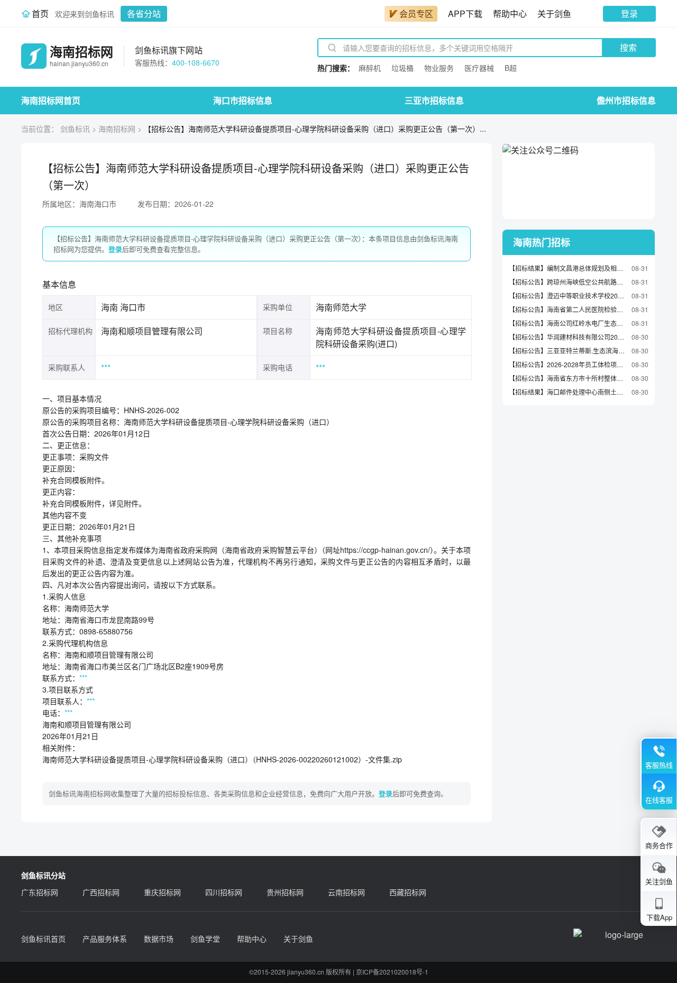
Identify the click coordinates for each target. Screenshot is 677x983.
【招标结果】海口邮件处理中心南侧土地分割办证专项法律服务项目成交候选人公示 (567, 391)
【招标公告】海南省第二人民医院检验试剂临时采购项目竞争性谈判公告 (567, 309)
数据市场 (158, 938)
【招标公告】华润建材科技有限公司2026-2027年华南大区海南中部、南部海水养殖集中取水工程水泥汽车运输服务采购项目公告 (567, 336)
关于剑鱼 (554, 13)
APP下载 (465, 13)
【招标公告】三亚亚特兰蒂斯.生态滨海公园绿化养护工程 (567, 350)
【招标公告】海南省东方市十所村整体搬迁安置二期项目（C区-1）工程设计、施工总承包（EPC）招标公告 (567, 378)
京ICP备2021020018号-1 (392, 971)
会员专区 (416, 13)
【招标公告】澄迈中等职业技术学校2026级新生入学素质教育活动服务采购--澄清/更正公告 (567, 295)
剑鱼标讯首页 (43, 938)
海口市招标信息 (242, 100)
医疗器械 (479, 67)
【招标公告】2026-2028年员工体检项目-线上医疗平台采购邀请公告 (567, 364)
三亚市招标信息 (434, 100)
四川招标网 (223, 892)
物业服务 (439, 67)
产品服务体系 (105, 938)
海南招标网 (116, 128)
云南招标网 (346, 892)
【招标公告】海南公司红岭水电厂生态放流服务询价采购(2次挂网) (567, 322)
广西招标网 (101, 892)
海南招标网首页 (50, 100)
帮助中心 (510, 13)
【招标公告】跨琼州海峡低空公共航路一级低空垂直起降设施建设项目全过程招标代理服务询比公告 (567, 281)
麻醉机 (370, 67)
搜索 (628, 47)
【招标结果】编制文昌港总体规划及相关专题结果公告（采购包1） (567, 267)
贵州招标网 (285, 892)
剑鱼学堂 (205, 938)
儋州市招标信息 (626, 100)
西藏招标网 (407, 892)
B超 (511, 67)
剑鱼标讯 (75, 128)
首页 (40, 13)
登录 (629, 13)
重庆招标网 (162, 892)
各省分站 (144, 13)
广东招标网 (39, 892)
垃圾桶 (402, 67)
